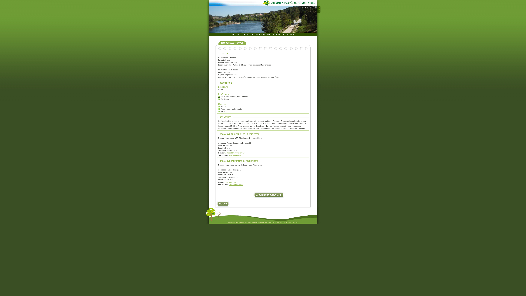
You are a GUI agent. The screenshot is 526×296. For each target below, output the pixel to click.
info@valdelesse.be (231, 182)
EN (319, 9)
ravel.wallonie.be (235, 155)
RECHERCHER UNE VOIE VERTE (263, 34)
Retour (223, 204)
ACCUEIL (237, 34)
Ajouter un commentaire (268, 195)
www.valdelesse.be (236, 185)
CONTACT (288, 34)
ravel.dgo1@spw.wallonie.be (235, 153)
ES (319, 11)
